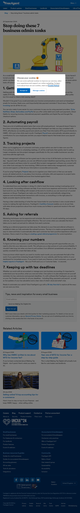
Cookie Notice (53, 86)
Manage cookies (39, 90)
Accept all (23, 90)
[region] (40, 84)
